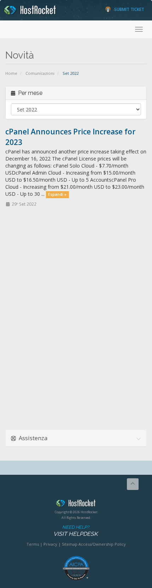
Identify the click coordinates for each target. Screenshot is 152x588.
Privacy (50, 544)
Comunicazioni (39, 73)
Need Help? (75, 531)
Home (11, 73)
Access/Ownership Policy (102, 544)
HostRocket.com (76, 504)
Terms (33, 544)
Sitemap (69, 544)
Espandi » (57, 194)
